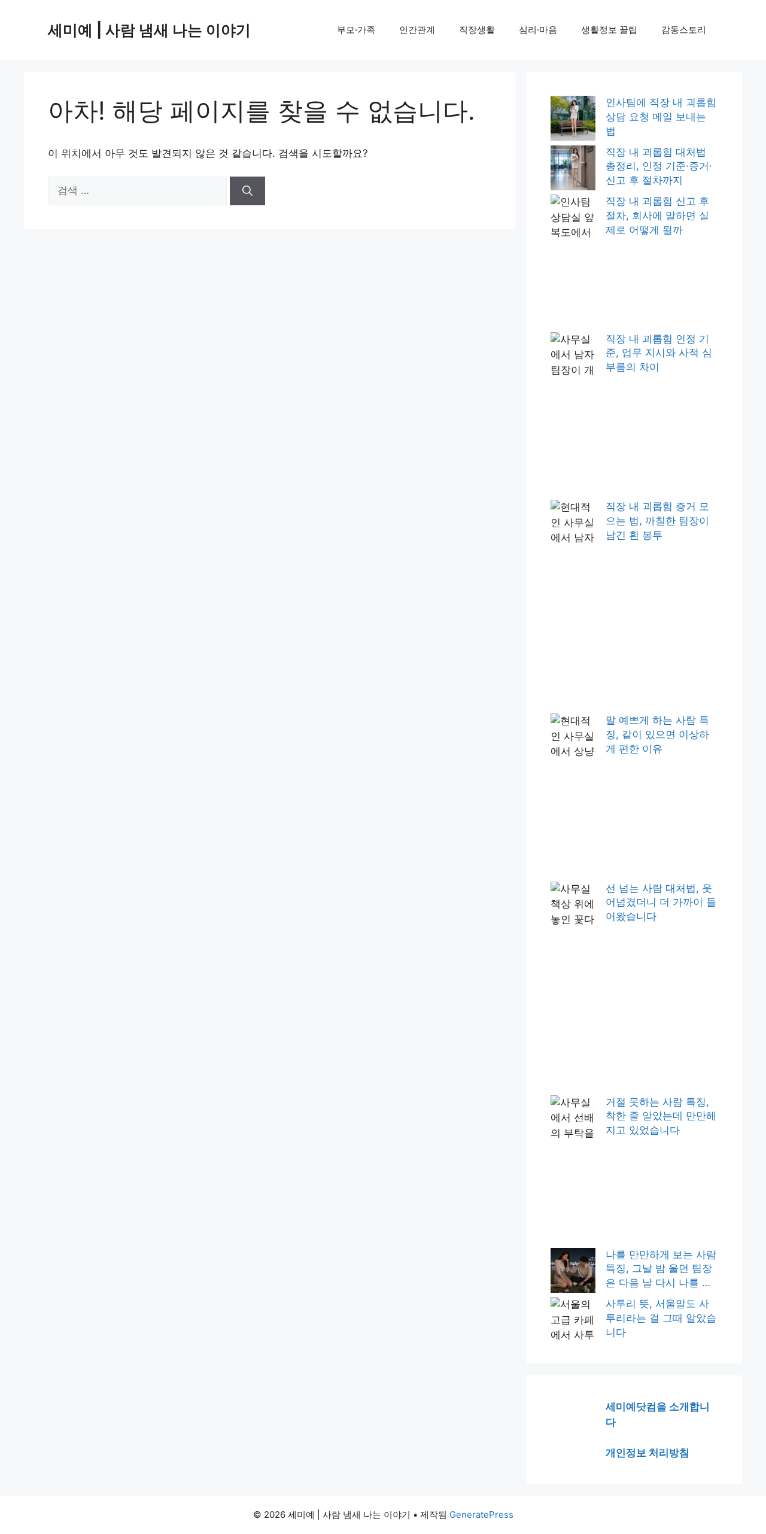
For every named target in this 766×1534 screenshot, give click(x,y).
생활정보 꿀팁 (609, 29)
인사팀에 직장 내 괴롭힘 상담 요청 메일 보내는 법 (661, 116)
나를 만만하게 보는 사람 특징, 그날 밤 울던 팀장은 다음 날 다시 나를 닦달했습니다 (661, 1269)
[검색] (247, 191)
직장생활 (477, 29)
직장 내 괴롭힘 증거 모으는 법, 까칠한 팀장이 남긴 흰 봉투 (657, 520)
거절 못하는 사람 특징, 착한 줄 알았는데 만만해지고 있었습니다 (661, 1116)
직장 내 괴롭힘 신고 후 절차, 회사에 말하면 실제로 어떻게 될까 (657, 215)
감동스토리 (683, 29)
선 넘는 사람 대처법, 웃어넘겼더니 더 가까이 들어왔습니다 (661, 902)
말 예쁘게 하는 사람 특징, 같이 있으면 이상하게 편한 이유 (657, 734)
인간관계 (417, 29)
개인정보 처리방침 (647, 1453)
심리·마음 (538, 29)
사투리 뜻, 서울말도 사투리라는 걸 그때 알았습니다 (661, 1318)
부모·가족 (356, 29)
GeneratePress (481, 1514)
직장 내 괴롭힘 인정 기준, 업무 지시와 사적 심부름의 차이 (659, 353)
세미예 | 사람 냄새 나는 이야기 (149, 30)
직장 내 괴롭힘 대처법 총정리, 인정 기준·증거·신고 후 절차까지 (659, 166)
